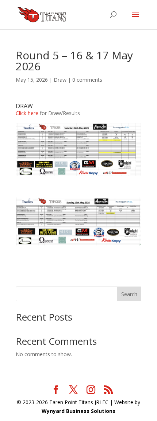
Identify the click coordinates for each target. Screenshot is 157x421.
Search (129, 294)
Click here (27, 113)
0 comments (87, 79)
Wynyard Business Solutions (78, 410)
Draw (60, 79)
